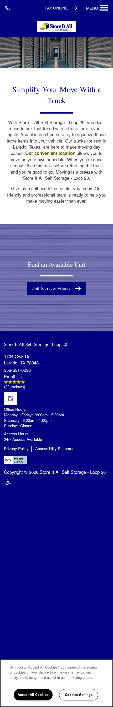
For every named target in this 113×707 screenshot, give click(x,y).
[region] (56, 683)
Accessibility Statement (55, 448)
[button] (61, 8)
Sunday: (11, 425)
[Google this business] (10, 398)
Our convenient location (50, 153)
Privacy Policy (16, 448)
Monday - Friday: (18, 414)
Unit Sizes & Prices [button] (51, 288)
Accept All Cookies (33, 694)
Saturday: (12, 420)
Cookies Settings (79, 694)
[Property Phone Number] (9, 8)
